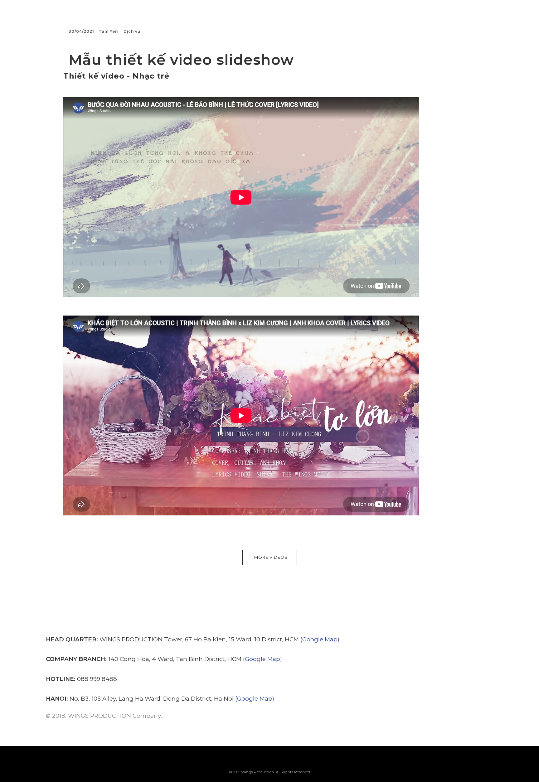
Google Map (319, 639)
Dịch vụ (132, 31)
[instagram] (269, 760)
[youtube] (285, 764)
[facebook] (238, 760)
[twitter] (254, 760)
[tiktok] (301, 760)
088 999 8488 (97, 679)
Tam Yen (108, 31)
